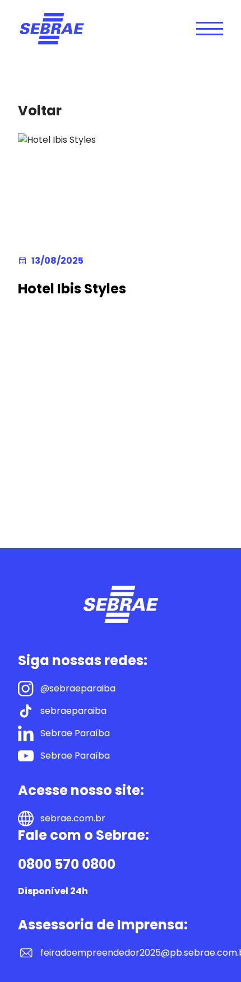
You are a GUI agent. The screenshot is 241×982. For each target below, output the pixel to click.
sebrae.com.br (72, 818)
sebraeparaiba (73, 710)
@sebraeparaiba (77, 688)
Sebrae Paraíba (75, 733)
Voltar (40, 111)
